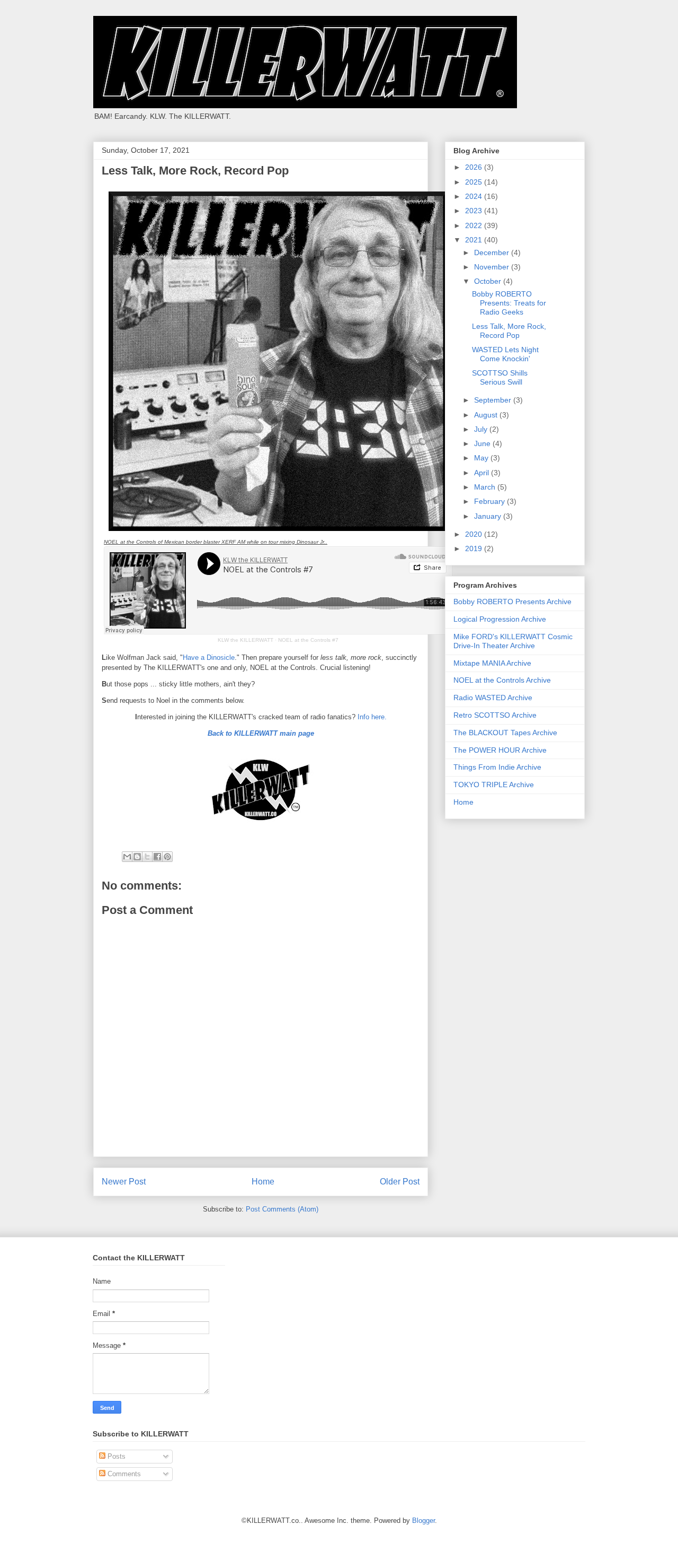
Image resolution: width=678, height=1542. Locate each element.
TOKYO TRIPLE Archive (493, 784)
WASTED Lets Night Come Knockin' (505, 354)
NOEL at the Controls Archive (502, 680)
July (481, 429)
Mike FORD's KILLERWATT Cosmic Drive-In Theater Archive (513, 641)
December (492, 252)
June (483, 443)
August (486, 415)
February (490, 501)
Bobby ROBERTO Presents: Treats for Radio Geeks (509, 303)
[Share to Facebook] (157, 856)
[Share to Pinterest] (167, 856)
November (492, 267)
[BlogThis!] (137, 856)
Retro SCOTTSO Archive (495, 715)
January (488, 516)
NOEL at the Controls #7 (308, 640)
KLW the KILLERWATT (245, 640)
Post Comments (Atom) (282, 1209)
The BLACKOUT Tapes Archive (505, 732)
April (482, 472)
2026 (474, 167)
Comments (123, 1474)
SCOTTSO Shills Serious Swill (500, 377)
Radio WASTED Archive (492, 697)
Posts (115, 1456)
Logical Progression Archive (499, 619)
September (493, 400)
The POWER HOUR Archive (500, 750)
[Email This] (127, 856)
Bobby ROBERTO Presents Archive (512, 601)
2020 (474, 534)
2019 (474, 548)
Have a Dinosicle (209, 657)
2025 (474, 182)
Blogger (423, 1520)
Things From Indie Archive (497, 767)
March (485, 487)
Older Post (400, 1181)
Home (263, 1181)
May (482, 458)
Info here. (372, 717)
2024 (474, 196)
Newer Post (124, 1181)
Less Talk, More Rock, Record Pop (509, 330)
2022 (474, 225)
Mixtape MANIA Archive (492, 663)
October (488, 281)
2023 (474, 210)
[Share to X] (147, 856)
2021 (474, 240)
